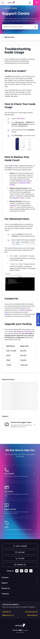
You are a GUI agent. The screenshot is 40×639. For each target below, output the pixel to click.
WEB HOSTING (9, 37)
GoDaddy (5, 612)
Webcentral (31, 615)
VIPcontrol (21, 118)
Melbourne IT (7, 615)
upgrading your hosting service (24, 331)
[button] (3, 2)
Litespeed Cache (18, 198)
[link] (36, 2)
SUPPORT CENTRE (10, 8)
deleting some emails (23, 181)
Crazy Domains (30, 612)
